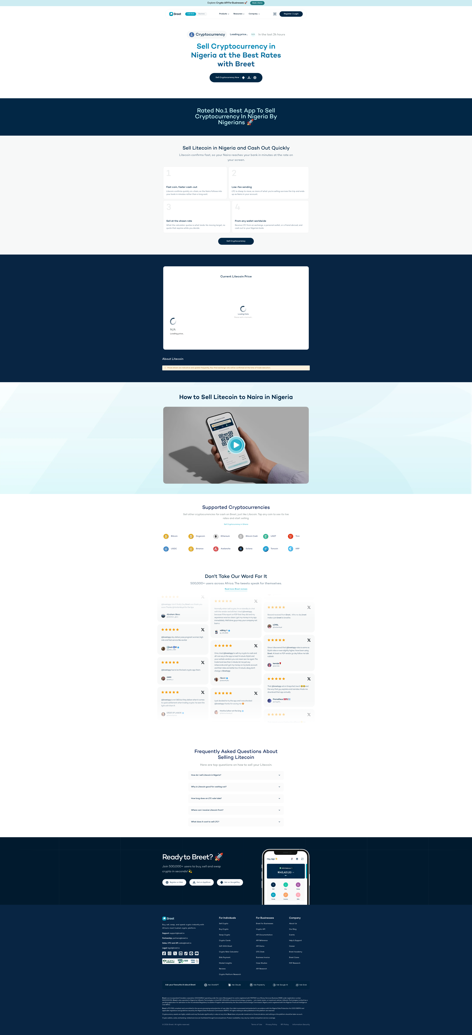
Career (292, 946)
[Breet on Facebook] (164, 953)
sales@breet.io (185, 943)
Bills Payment (224, 957)
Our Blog (292, 929)
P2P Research (294, 963)
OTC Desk (260, 952)
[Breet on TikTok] (185, 953)
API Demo (260, 946)
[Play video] (236, 445)
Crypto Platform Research (230, 974)
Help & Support (295, 941)
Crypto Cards (224, 941)
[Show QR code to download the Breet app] (275, 14)
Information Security (301, 1025)
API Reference (262, 941)
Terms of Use (256, 1025)
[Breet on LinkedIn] (180, 953)
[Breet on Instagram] (169, 953)
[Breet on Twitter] (175, 953)
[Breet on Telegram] (191, 953)
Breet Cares (294, 957)
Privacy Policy (271, 1025)
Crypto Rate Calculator (228, 952)
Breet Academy (295, 952)
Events (292, 935)
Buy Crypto (224, 929)
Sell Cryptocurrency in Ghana (236, 524)
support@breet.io (177, 933)
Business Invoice (263, 957)
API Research (261, 969)
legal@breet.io (174, 948)
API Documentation (264, 935)
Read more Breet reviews (236, 589)
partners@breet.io (180, 938)
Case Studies (261, 963)
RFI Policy (285, 1025)
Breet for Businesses (264, 924)
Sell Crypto (223, 924)
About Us (293, 924)
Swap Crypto (224, 935)
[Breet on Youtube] (197, 953)
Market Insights (225, 963)
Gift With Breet (225, 946)
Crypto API (260, 929)
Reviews (222, 969)
